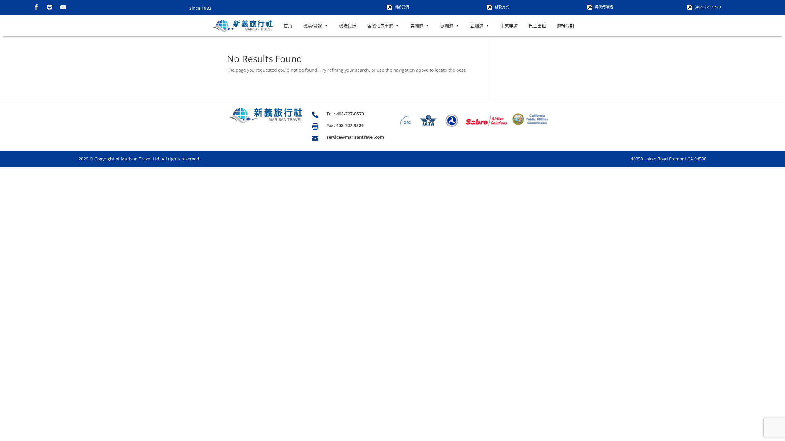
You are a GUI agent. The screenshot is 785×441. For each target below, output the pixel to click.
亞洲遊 (476, 25)
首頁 (288, 25)
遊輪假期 (565, 25)
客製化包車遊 (380, 25)
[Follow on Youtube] (63, 7)
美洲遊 (416, 25)
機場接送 (347, 25)
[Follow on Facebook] (36, 7)
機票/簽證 (312, 25)
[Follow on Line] (49, 7)
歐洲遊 (446, 25)
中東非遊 (509, 25)
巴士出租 (537, 25)
